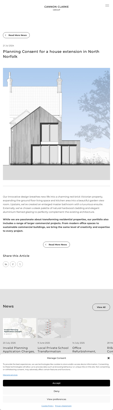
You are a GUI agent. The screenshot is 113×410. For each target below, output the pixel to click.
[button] (108, 358)
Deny (56, 391)
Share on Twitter (20, 264)
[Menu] (107, 5)
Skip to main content (12, 1)
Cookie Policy (47, 406)
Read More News (18, 35)
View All (101, 307)
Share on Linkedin (6, 264)
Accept (56, 383)
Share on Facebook (13, 264)
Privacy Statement (63, 406)
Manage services (10, 375)
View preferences (56, 399)
